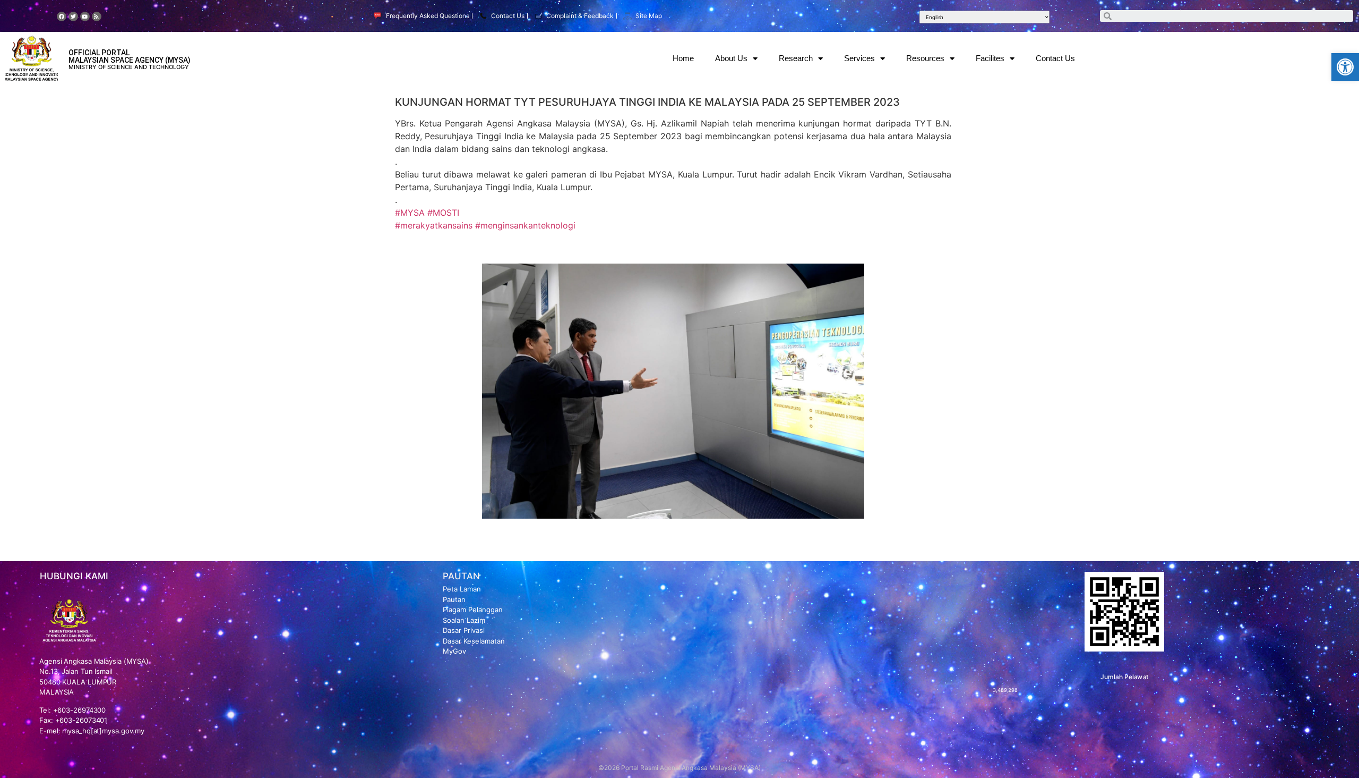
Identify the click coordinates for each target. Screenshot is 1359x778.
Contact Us (1055, 58)
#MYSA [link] (410, 212)
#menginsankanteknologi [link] (525, 225)
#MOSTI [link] (443, 212)
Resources (925, 58)
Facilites (990, 58)
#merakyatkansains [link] (433, 225)
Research (796, 58)
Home (683, 58)
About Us (731, 58)
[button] (1345, 67)
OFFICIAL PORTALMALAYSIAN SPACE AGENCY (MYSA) (129, 56)
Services (859, 58)
